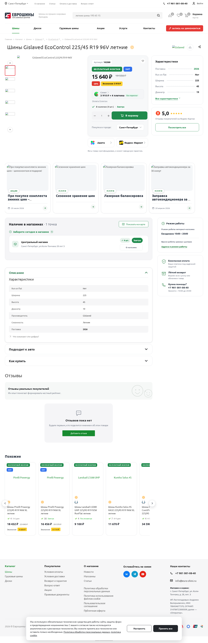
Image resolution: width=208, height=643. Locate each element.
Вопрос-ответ (52, 585)
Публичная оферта (94, 610)
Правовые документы (56, 594)
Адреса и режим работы (174, 246)
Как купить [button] (17, 361)
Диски (8, 580)
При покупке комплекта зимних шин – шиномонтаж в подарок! (27, 199)
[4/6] (10, 105)
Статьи (88, 580)
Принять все (165, 628)
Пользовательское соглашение (94, 605)
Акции (48, 589)
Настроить (139, 628)
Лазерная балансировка (123, 196)
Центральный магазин (34, 242)
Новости (89, 571)
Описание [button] (16, 273)
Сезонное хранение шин (75, 196)
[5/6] (10, 117)
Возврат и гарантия (55, 580)
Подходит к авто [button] (22, 349)
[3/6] (10, 94)
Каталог (10, 566)
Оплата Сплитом (99, 101)
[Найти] (158, 15)
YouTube (143, 574)
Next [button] (152, 503)
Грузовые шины (14, 576)
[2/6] (10, 82)
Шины (8, 571)
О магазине (131, 247)
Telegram (134, 574)
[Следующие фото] (10, 129)
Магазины (89, 576)
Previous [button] (5, 503)
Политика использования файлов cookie (98, 597)
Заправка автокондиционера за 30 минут (172, 199)
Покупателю (52, 566)
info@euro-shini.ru (185, 580)
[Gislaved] (178, 47)
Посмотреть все (177, 127)
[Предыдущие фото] (10, 63)
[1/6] (10, 70)
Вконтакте (126, 574)
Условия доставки (54, 576)
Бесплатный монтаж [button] (107, 69)
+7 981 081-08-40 (178, 287)
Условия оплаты (53, 571)
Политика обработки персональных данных (97, 590)
